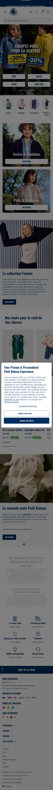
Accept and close (26, 420)
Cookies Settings (28, 406)
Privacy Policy (11, 402)
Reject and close (25, 413)
